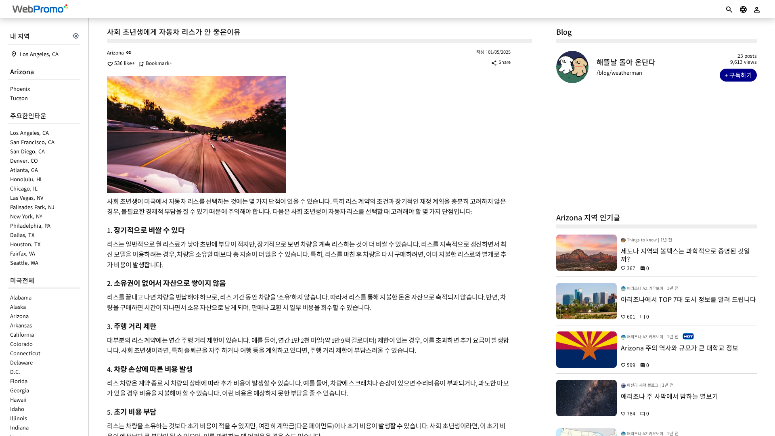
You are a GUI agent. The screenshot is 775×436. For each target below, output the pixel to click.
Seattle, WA (24, 262)
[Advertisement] (656, 147)
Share (501, 62)
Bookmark (154, 62)
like (119, 62)
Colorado (21, 344)
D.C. (15, 371)
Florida (18, 381)
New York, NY (26, 216)
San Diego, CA (27, 151)
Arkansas (21, 325)
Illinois (18, 418)
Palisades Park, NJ (32, 207)
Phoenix (20, 88)
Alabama (20, 297)
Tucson (19, 98)
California (22, 334)
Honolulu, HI (26, 179)
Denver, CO (24, 160)
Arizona (22, 71)
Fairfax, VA (22, 253)
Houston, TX (25, 244)
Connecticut (25, 353)
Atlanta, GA (24, 170)
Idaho (17, 409)
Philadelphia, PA (30, 225)
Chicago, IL (24, 188)
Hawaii (18, 399)
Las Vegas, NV (26, 197)
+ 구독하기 (738, 75)
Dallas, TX (22, 235)
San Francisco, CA (32, 142)
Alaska (18, 306)
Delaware (21, 362)
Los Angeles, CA (39, 54)
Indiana (19, 427)
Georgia (19, 390)
